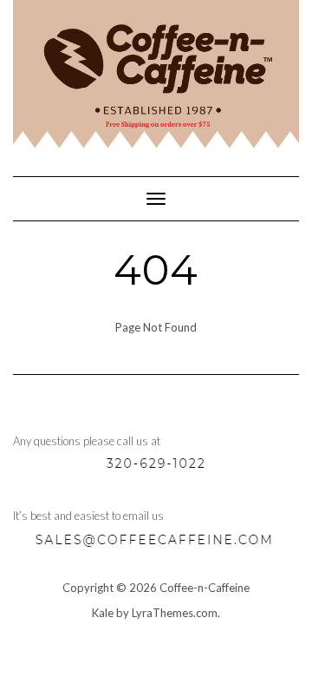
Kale (103, 613)
